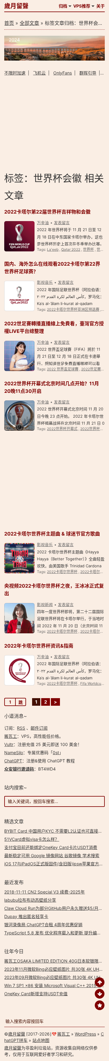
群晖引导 (87, 72)
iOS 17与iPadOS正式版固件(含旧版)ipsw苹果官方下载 (55, 863)
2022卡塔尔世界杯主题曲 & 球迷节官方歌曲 (52, 534)
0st (56, 752)
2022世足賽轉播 (94, 369)
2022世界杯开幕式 (62, 428)
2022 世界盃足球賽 (62, 369)
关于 (100, 5)
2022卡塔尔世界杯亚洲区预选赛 (73, 309)
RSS (21, 728)
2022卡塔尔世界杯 (62, 571)
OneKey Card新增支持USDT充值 (36, 993)
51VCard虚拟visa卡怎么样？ (31, 839)
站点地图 (40, 1040)
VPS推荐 (81, 5)
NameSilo (13, 752)
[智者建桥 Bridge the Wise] (54, 58)
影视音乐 (45, 282)
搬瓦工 (10, 736)
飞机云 (39, 72)
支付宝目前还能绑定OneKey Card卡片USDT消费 (50, 847)
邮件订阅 (39, 728)
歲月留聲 (16, 6)
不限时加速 (14, 72)
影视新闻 (45, 604)
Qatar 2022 (70, 249)
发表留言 (62, 222)
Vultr (8, 744)
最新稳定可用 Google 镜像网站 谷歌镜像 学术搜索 (51, 855)
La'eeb (52, 249)
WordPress (85, 1033)
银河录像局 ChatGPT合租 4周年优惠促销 (43, 924)
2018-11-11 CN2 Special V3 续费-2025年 (44, 891)
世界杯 (88, 249)
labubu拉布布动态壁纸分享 (30, 900)
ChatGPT (13, 760)
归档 (63, 5)
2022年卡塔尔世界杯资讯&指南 (38, 646)
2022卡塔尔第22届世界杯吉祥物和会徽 (47, 212)
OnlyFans (62, 72)
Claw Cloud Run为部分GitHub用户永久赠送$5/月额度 (55, 908)
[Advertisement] (54, 123)
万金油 (43, 222)
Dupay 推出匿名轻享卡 (26, 916)
